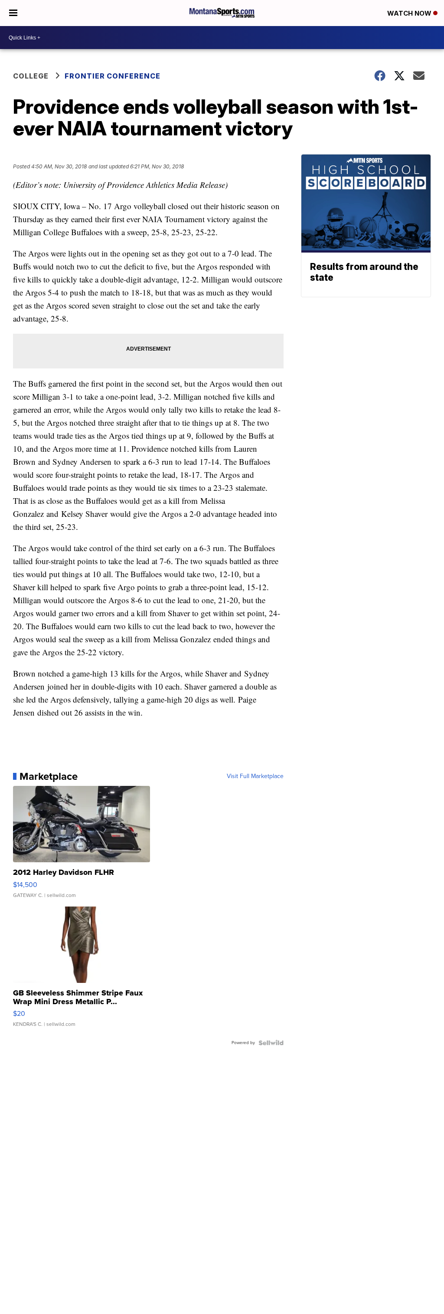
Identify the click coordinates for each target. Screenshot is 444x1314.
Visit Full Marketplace (255, 776)
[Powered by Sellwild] (271, 1043)
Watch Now (410, 13)
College (31, 76)
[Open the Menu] (13, 13)
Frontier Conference (112, 76)
